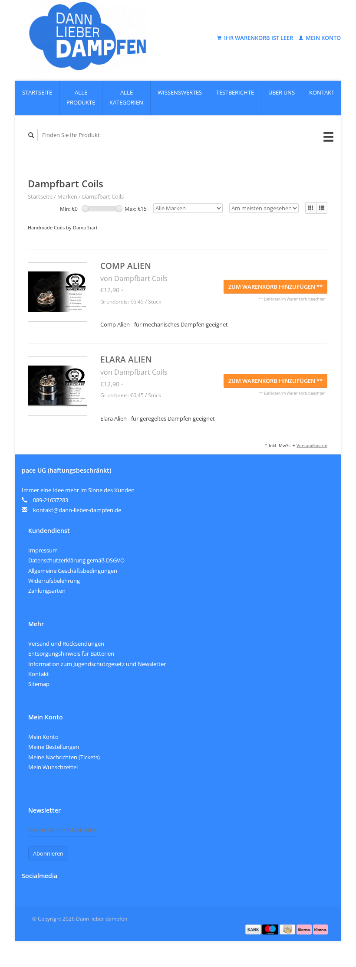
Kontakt (321, 92)
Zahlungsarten (47, 591)
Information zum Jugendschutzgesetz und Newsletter (97, 664)
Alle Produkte (80, 97)
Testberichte (235, 92)
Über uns (281, 92)
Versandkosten (312, 445)
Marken (67, 196)
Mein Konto (322, 38)
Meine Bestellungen (53, 747)
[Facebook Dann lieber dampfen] (30, 898)
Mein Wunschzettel (53, 767)
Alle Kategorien (126, 97)
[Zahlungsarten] (254, 929)
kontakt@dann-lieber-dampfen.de (77, 510)
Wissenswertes (180, 92)
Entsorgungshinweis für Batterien (71, 653)
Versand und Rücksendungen (66, 643)
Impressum (43, 550)
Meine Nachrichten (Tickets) (64, 757)
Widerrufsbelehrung (54, 581)
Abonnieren (48, 853)
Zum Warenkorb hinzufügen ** (275, 287)
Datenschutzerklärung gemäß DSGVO (76, 560)
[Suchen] (31, 135)
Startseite (37, 92)
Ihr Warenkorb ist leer (258, 38)
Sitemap (38, 684)
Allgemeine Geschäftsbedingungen (72, 571)
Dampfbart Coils (103, 196)
